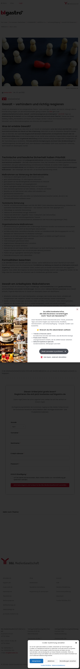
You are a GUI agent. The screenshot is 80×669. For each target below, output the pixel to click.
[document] (40, 334)
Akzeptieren (36, 661)
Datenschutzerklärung (58, 665)
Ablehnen (51, 661)
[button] (76, 643)
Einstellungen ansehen (68, 661)
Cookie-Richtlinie (46, 665)
